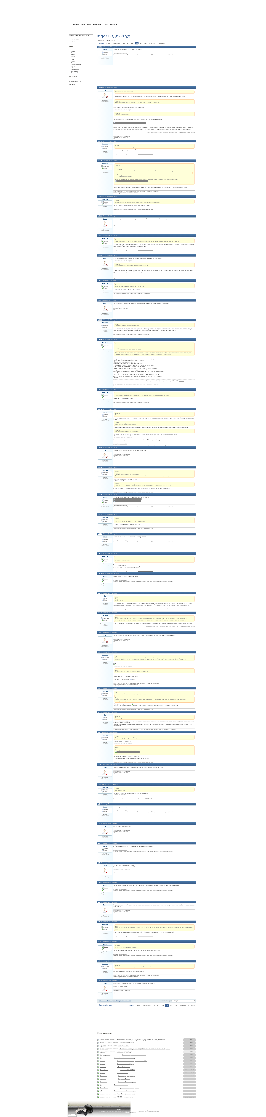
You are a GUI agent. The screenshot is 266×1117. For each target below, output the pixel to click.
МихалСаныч (104, 1043)
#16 (99, 688)
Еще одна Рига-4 (123, 1046)
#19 (99, 823)
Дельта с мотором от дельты (129, 1088)
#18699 (100, 467)
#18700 (100, 494)
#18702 (100, 534)
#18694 (100, 255)
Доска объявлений (76, 64)
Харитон (105, 144)
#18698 (100, 447)
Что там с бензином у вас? (127, 1082)
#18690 (100, 160)
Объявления (97, 24)
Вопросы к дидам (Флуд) (112, 29)
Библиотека (74, 68)
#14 (99, 632)
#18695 (100, 320)
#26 (99, 961)
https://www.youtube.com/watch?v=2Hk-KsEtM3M (128, 107)
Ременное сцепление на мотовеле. (134, 1055)
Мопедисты (114, 24)
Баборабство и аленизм (123, 1001)
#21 (99, 863)
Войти (73, 41)
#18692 (100, 216)
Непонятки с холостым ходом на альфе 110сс (132, 1061)
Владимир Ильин (105, 1055)
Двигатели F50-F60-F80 (127, 1070)
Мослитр (105, 163)
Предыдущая (116, 43)
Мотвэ (105, 49)
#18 (99, 804)
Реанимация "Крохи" (127, 1043)
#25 (99, 941)
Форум (83, 24)
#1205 (99, 764)
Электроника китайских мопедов (125, 1091)
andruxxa (102, 1094)
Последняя (161, 43)
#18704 (100, 573)
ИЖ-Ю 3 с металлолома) (125, 1097)
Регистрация (75, 39)
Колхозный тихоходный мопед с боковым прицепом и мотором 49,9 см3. (144, 1049)
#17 (99, 712)
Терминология (75, 69)
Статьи (73, 56)
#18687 (100, 47)
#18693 (100, 235)
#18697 (100, 409)
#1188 (99, 280)
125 (132, 43)
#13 (99, 613)
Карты (73, 66)
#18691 (100, 196)
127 (141, 43)
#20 (99, 843)
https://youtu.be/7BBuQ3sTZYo (145, 153)
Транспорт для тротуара (126, 1076)
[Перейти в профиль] (105, 52)
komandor (105, 615)
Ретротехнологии (122, 1073)
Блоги (89, 24)
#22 (99, 882)
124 (128, 43)
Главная (81, 29)
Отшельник (103, 1076)
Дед (105, 596)
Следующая (152, 43)
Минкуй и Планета (123, 1067)
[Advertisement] (146, 75)
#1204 (99, 732)
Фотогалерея (74, 58)
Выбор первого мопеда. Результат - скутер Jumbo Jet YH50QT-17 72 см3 (141, 1040)
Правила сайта (75, 73)
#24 (99, 922)
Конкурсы (96, 29)
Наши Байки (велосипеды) (126, 1094)
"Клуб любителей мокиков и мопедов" (149, 1111)
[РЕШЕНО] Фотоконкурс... (107, 1001)
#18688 (100, 87)
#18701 (100, 514)
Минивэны (133, 1112)
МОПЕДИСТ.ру (125, 1109)
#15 (99, 652)
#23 (99, 902)
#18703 (100, 553)
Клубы (105, 24)
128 (145, 43)
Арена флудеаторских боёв (120, 53)
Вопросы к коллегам (121, 1085)
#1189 (99, 300)
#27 (99, 980)
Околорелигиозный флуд (125, 1064)
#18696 (100, 339)
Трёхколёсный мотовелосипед (124, 1058)
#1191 (99, 389)
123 (124, 43)
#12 (99, 593)
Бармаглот (103, 1046)
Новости (73, 53)
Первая (108, 43)
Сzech (105, 90)
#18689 (100, 141)
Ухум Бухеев (104, 1049)
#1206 (99, 784)
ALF (101, 1091)
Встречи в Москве (124, 1079)
